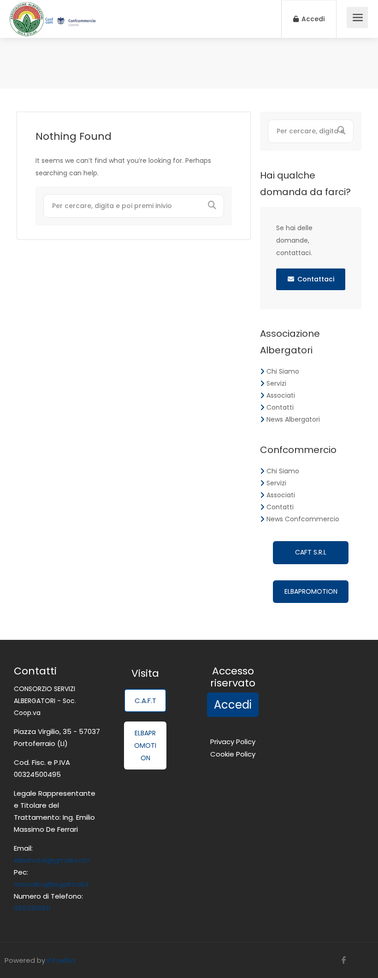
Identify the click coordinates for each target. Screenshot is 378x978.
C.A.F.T (145, 700)
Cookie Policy (232, 754)
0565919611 (32, 908)
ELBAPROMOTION (310, 591)
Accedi (312, 19)
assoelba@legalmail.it (51, 884)
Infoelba (61, 960)
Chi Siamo (282, 371)
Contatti (280, 407)
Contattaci (315, 279)
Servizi (276, 383)
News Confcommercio (302, 519)
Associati (280, 395)
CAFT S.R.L (310, 552)
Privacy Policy (232, 741)
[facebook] (343, 960)
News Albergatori (293, 419)
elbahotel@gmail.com (52, 860)
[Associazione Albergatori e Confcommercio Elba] (52, 32)
